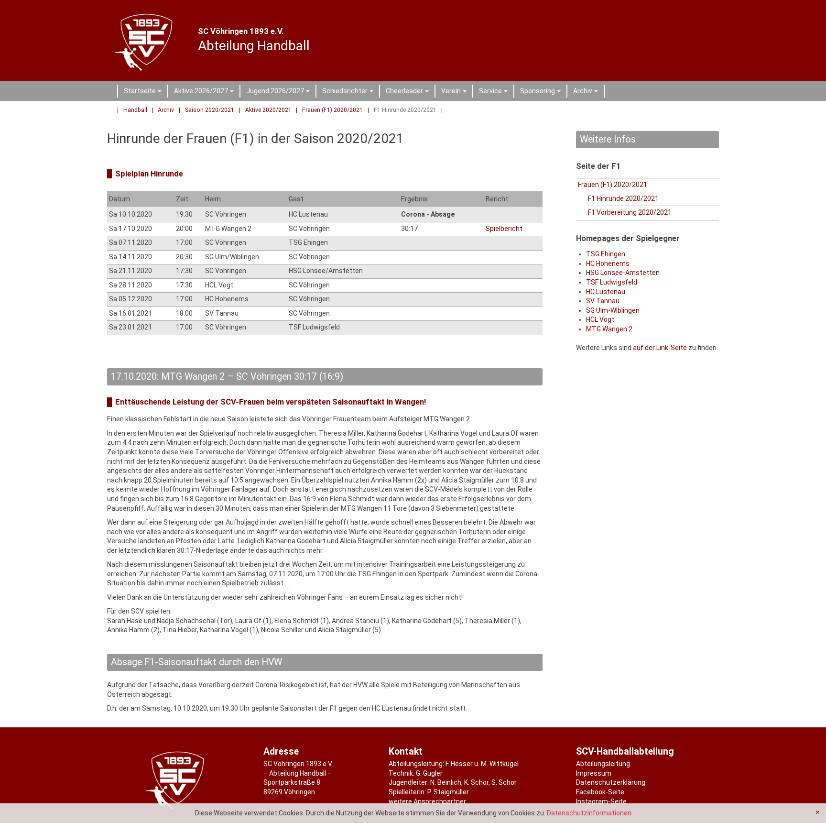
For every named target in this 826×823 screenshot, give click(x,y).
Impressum (593, 773)
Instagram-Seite (601, 801)
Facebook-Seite (600, 792)
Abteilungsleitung (603, 764)
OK (817, 812)
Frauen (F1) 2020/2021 (332, 110)
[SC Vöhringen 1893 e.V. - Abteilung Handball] (146, 40)
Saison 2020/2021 (209, 110)
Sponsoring (542, 92)
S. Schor (504, 782)
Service (495, 92)
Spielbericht (504, 228)
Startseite (144, 92)
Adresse (281, 751)
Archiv (587, 92)
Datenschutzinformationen (589, 813)
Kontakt (406, 751)
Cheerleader (409, 92)
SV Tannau (603, 301)
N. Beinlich (445, 782)
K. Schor (476, 782)
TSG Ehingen (605, 254)
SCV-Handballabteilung (625, 751)
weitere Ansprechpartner (427, 801)
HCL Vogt (600, 319)
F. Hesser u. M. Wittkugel (482, 764)
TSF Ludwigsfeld (611, 282)
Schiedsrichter (349, 92)
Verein (455, 92)
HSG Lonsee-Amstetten (623, 272)
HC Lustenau (605, 292)
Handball (135, 110)
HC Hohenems (608, 263)
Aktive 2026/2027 (205, 92)
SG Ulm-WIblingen (613, 310)
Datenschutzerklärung (610, 782)
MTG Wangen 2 (609, 329)
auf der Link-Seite (660, 347)
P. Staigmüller (448, 792)
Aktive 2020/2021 (268, 110)
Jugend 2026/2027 (279, 92)
